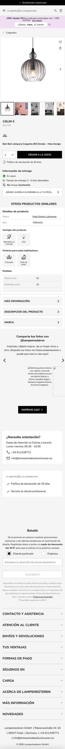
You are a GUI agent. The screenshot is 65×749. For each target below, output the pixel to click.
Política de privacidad (42, 596)
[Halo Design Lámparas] (15, 135)
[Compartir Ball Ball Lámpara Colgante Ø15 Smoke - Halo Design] (60, 48)
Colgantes (11, 32)
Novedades (13, 714)
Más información (18, 703)
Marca (9, 322)
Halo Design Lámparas (44, 216)
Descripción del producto (23, 311)
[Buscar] (55, 10)
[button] (7, 108)
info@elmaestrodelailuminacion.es (31, 458)
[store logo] (24, 10)
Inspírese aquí (30, 409)
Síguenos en (14, 669)
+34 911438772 (21, 452)
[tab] (32, 613)
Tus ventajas (14, 647)
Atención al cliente (21, 625)
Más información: (17, 301)
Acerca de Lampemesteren (27, 692)
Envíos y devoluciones (23, 636)
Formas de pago (17, 658)
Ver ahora (37, 20)
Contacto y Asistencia (23, 614)
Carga (8, 680)
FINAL (31, 24)
